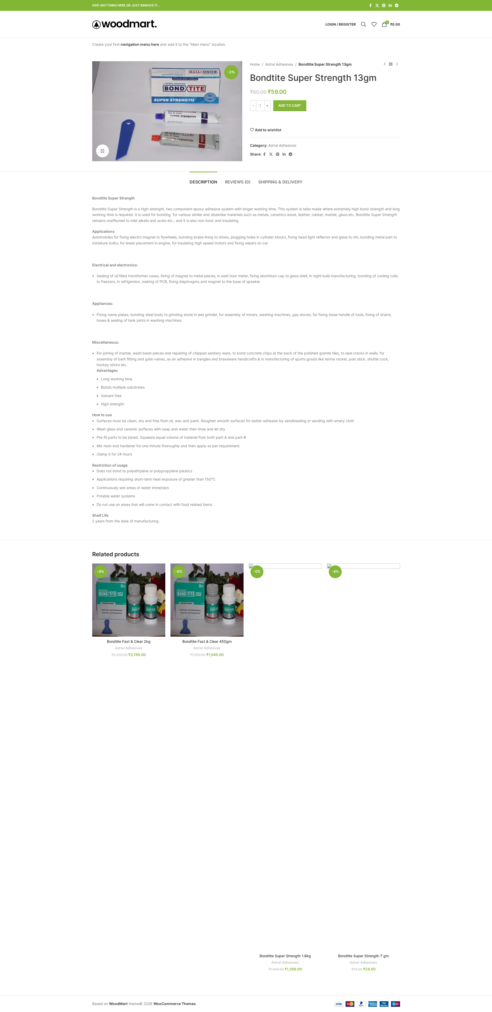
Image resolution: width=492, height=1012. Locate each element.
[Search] (363, 24)
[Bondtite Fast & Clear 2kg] (128, 600)
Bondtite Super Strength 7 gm (363, 956)
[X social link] (377, 5)
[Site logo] (124, 24)
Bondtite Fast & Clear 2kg (129, 641)
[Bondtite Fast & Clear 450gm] (207, 600)
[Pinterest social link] (383, 5)
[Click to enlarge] (102, 150)
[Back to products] (391, 64)
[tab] (203, 179)
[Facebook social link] (371, 5)
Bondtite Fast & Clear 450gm (207, 641)
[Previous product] (384, 64)
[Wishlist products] (374, 24)
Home (255, 64)
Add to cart (289, 105)
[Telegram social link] (396, 5)
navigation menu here (140, 44)
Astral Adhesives (279, 64)
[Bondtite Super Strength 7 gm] (363, 757)
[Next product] (397, 64)
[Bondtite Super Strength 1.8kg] (285, 757)
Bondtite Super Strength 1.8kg (285, 956)
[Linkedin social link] (390, 5)
